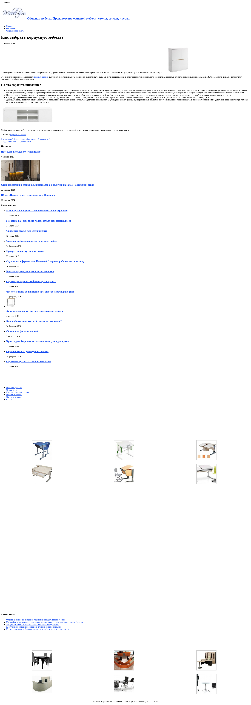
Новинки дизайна (14, 387)
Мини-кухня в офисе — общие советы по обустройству (37, 210)
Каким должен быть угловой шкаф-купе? (25, 139)
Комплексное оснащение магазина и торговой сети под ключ (33, 627)
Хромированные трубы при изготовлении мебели (34, 311)
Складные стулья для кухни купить (26, 230)
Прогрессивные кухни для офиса (25, 251)
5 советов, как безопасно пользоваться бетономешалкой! (38, 220)
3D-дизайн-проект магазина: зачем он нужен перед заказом (32, 624)
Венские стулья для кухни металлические (30, 271)
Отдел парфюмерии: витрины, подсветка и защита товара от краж (35, 620)
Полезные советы (14, 395)
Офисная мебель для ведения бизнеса (27, 351)
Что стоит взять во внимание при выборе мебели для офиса (40, 291)
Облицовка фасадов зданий (22, 331)
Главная (9, 26)
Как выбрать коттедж (16, 141)
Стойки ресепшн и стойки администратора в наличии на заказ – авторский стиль (47, 184)
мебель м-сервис (40, 77)
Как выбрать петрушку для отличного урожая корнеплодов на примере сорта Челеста (44, 622)
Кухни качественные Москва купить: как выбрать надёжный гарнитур (37, 629)
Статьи (9, 399)
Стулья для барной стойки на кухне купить (31, 281)
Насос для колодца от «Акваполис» (21, 151)
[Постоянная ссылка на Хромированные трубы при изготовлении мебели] (10, 306)
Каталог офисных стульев (17, 392)
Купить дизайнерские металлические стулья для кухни (37, 341)
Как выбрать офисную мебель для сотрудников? (34, 321)
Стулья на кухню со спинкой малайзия (28, 361)
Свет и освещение (14, 397)
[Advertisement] (20, 377)
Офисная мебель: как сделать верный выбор (31, 241)
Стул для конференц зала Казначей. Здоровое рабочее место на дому (45, 261)
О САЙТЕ (10, 28)
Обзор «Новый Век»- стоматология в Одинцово (28, 195)
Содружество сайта (15, 31)
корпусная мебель (18, 134)
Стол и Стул (11, 390)
